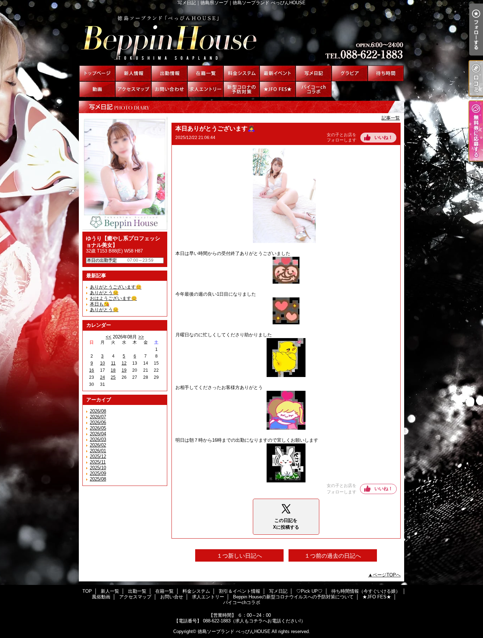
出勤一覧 (169, 73)
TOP (97, 73)
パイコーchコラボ (314, 89)
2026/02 (98, 445)
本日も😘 (99, 304)
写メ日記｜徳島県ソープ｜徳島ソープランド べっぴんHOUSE (241, 35)
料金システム (241, 73)
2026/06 (98, 422)
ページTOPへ (387, 575)
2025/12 (98, 456)
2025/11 (98, 462)
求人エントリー (205, 89)
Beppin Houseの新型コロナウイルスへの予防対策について (241, 89)
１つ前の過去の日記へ (332, 556)
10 (102, 363)
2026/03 (98, 439)
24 (102, 377)
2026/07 (98, 416)
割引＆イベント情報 (278, 73)
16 (91, 370)
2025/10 (98, 467)
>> (141, 337)
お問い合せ (169, 89)
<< (108, 337)
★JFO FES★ (278, 89)
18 (113, 370)
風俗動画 (97, 89)
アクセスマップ (133, 89)
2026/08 (98, 411)
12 (124, 363)
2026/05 (98, 428)
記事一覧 (391, 118)
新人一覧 (133, 73)
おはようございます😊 (113, 298)
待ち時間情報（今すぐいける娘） (386, 73)
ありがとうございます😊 (115, 287)
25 (113, 377)
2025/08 (98, 479)
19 (124, 370)
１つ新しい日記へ (239, 556)
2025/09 (98, 473)
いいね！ (383, 137)
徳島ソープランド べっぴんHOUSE (234, 631)
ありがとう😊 (104, 292)
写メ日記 (314, 73)
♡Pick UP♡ (350, 73)
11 (113, 363)
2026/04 (98, 433)
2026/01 (98, 450)
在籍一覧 (205, 73)
